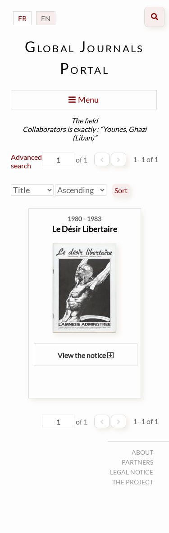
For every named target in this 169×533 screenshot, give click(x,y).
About (142, 452)
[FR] (22, 9)
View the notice (82, 355)
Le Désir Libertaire (84, 229)
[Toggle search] (154, 17)
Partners (137, 462)
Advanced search (26, 161)
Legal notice (131, 472)
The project (132, 482)
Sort (121, 190)
